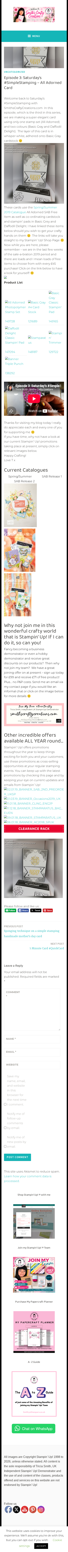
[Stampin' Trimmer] (56, 342)
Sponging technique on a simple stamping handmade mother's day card (31, 931)
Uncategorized (14, 71)
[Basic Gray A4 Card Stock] (37, 312)
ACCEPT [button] (41, 1545)
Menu (36, 36)
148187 (32, 352)
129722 (53, 352)
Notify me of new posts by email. (16, 1142)
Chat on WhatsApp (37, 1428)
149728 (10, 321)
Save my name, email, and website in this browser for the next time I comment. (16, 1090)
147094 (10, 352)
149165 (53, 321)
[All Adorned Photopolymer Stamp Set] (15, 312)
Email (11, 1051)
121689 (32, 321)
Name (11, 1038)
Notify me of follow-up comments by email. (15, 1121)
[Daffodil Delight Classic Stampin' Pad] (15, 342)
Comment (13, 994)
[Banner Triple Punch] (15, 364)
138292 (10, 373)
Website (12, 1064)
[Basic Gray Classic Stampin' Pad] (56, 312)
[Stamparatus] (37, 342)
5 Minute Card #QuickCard (47, 946)
